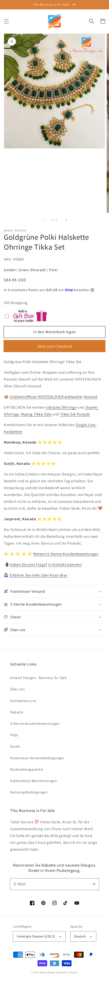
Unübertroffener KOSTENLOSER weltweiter (46, 396)
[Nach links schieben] (43, 219)
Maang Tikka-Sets (36, 414)
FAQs (14, 735)
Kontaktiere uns (23, 700)
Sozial (15, 746)
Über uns (17, 689)
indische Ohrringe (61, 407)
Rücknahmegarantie (26, 769)
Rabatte (16, 712)
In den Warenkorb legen (54, 331)
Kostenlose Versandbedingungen (37, 758)
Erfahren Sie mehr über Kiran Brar (38, 575)
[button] (6, 21)
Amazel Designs (48, 972)
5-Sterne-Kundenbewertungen (35, 723)
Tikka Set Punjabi (75, 414)
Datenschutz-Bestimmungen (33, 780)
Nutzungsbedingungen (28, 792)
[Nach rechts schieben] (65, 219)
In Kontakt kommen (65, 564)
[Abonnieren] (93, 884)
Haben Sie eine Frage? (28, 564)
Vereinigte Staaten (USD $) (36, 936)
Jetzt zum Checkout (54, 346)
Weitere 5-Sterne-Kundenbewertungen (65, 553)
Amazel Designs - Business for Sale (38, 677)
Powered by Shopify (67, 972)
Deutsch (80, 936)
